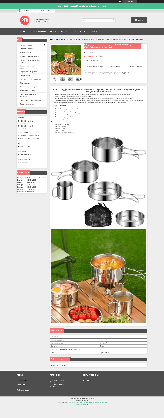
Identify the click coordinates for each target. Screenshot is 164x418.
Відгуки (83, 31)
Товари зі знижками (27, 104)
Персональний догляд (28, 72)
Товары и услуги (59, 39)
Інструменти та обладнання (30, 79)
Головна (22, 31)
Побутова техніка (26, 75)
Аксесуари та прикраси (29, 87)
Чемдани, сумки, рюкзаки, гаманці (30, 61)
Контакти (52, 31)
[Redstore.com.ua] (25, 20)
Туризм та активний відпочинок (27, 67)
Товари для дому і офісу (29, 56)
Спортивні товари (26, 49)
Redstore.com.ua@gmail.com (29, 135)
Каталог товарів (37, 31)
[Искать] (113, 20)
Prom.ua (91, 398)
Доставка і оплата (68, 31)
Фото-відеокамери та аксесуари (28, 95)
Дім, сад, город (25, 83)
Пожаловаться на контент (77, 402)
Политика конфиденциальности (96, 402)
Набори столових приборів (30, 100)
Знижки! (94, 31)
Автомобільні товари (28, 91)
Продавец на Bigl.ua (82, 400)
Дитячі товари (25, 52)
